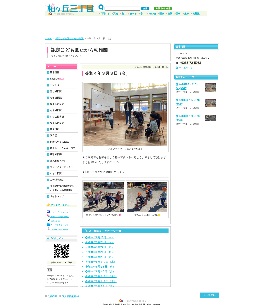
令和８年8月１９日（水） (101, 261)
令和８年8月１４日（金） (101, 276)
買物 (115, 13)
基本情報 (54, 72)
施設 (170, 13)
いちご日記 (56, 173)
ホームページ (186, 68)
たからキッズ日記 (59, 141)
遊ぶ (124, 13)
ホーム (48, 38)
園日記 (53, 135)
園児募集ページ (58, 160)
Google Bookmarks (59, 229)
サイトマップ (57, 196)
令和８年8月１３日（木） (101, 281)
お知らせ (57, 78)
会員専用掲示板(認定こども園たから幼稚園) (62, 188)
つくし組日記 (57, 122)
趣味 (186, 13)
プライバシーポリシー (61, 167)
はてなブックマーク (59, 212)
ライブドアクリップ (59, 225)
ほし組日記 (56, 91)
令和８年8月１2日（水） (100, 286)
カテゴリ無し (57, 179)
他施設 (196, 13)
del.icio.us (55, 221)
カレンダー (56, 85)
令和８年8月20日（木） (99, 256)
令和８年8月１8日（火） (100, 266)
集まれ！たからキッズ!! (62, 148)
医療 (161, 13)
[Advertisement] (132, 25)
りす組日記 (56, 97)
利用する (105, 13)
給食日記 (54, 129)
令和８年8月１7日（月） (100, 271)
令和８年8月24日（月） (99, 247)
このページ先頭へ (209, 295)
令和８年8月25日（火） (99, 242)
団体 (178, 13)
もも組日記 (56, 110)
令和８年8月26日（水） (99, 237)
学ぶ (143, 13)
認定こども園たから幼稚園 (69, 38)
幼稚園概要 (56, 154)
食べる (133, 13)
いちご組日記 (57, 116)
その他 (152, 13)
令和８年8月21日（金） (99, 251)
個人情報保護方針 (71, 296)
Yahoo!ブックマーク (59, 217)
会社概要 (52, 296)
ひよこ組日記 (57, 104)
